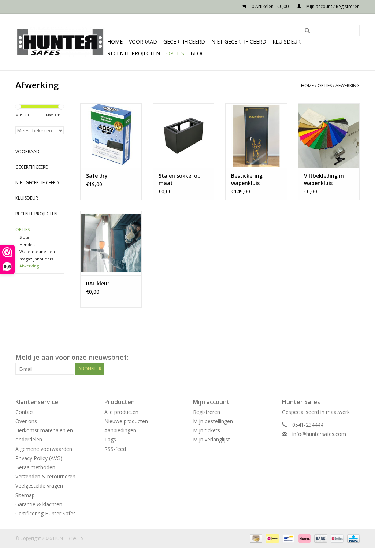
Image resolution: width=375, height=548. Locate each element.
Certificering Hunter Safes (45, 513)
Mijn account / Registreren (332, 6)
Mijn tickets (206, 430)
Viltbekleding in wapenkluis (324, 179)
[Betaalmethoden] (255, 538)
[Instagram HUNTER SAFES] (354, 357)
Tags (110, 439)
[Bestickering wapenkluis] (256, 135)
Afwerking (347, 85)
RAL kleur (97, 283)
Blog (197, 53)
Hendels (27, 244)
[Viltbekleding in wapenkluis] (329, 135)
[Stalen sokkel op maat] (183, 135)
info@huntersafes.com (319, 433)
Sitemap (25, 495)
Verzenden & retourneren (45, 476)
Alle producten (121, 411)
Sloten (25, 237)
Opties (175, 53)
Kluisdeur (286, 41)
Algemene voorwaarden (43, 448)
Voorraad (143, 41)
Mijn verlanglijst (211, 439)
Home (115, 41)
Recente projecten (133, 53)
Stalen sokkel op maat (180, 179)
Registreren (206, 411)
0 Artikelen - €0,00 (270, 6)
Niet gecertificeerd (238, 41)
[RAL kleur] (111, 243)
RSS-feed (115, 448)
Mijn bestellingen (213, 421)
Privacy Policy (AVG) (38, 458)
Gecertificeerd (184, 41)
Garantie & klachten (38, 504)
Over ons (26, 421)
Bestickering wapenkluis (247, 179)
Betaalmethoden (35, 467)
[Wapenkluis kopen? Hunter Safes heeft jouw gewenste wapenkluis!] (60, 42)
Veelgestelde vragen (39, 485)
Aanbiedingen (120, 430)
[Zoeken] (304, 31)
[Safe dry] (111, 135)
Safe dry (97, 175)
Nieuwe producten (126, 421)
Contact (24, 411)
